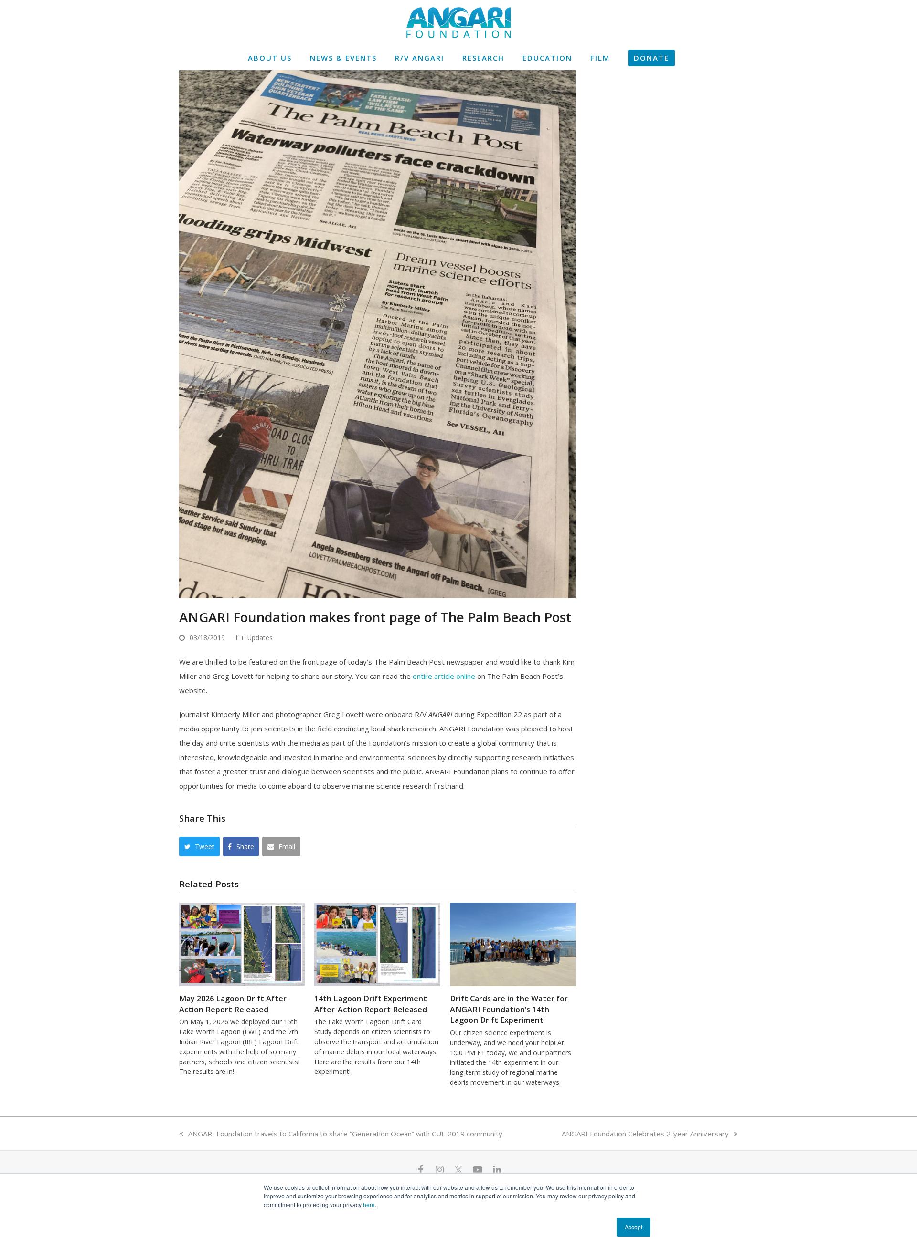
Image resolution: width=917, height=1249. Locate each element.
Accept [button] (633, 1227)
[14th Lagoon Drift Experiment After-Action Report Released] (377, 943)
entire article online (444, 676)
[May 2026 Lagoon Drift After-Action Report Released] (242, 943)
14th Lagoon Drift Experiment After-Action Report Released (370, 1004)
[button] (199, 846)
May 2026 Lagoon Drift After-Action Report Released (234, 1004)
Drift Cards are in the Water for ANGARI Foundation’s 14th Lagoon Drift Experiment (509, 1009)
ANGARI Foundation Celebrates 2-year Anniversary (645, 1133)
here (369, 1204)
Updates (260, 637)
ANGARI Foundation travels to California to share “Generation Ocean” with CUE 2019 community (345, 1133)
